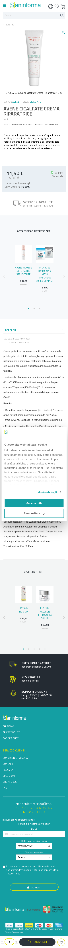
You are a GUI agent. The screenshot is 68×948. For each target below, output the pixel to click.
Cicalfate (35, 102)
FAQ (5, 788)
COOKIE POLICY (10, 738)
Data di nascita (29, 841)
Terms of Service (11, 932)
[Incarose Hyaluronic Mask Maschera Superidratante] (45, 254)
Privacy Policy (13, 873)
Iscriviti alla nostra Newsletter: (19, 820)
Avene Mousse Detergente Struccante (23, 271)
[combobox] (34, 15)
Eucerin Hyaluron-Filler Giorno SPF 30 (45, 613)
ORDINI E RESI (10, 782)
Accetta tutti (34, 503)
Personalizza (32, 513)
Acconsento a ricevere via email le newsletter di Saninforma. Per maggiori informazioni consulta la (32, 870)
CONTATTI (8, 764)
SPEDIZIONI (9, 776)
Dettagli (10, 330)
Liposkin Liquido (23, 609)
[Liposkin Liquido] (23, 594)
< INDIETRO (8, 24)
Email (34, 829)
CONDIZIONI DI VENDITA (15, 758)
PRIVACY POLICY (11, 732)
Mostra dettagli (47, 492)
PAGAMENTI (9, 770)
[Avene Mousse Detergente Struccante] (23, 254)
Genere (29, 852)
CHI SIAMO (8, 726)
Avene (15, 102)
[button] (63, 35)
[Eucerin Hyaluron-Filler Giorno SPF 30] (45, 594)
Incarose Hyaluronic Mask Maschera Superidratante (45, 274)
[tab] (34, 330)
